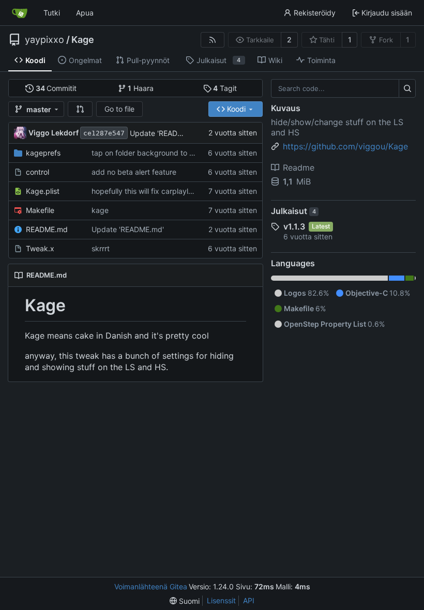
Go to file (119, 108)
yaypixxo (44, 40)
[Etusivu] (19, 13)
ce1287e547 (104, 133)
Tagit (225, 88)
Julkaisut (293, 211)
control (37, 171)
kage (100, 210)
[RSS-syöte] (212, 40)
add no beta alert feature (134, 171)
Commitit (56, 88)
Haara (141, 88)
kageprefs (43, 152)
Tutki (51, 12)
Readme (298, 167)
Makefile (40, 210)
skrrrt (101, 248)
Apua (85, 12)
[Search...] (407, 88)
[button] (80, 109)
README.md (47, 229)
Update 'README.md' (166, 133)
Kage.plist (42, 191)
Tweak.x (40, 248)
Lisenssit (221, 600)
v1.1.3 (294, 226)
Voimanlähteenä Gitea (150, 586)
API (248, 600)
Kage (82, 40)
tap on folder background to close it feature (165, 152)
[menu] (185, 601)
